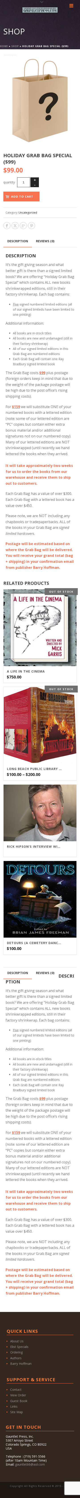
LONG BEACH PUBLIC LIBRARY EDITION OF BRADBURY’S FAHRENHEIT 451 (34, 769)
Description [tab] (17, 241)
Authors (16, 1358)
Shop (15, 46)
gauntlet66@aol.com (30, 1464)
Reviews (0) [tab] (45, 241)
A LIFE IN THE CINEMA (26, 671)
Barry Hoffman (21, 1363)
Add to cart (22, 196)
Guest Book (18, 1401)
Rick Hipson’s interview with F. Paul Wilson (34, 847)
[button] (68, 63)
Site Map (16, 1412)
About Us (17, 1341)
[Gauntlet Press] (40, 10)
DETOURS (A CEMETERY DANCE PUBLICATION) (34, 943)
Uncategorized (27, 212)
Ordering (16, 1352)
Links (14, 1406)
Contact (16, 1389)
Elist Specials (19, 1347)
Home (4, 46)
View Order (18, 1395)
